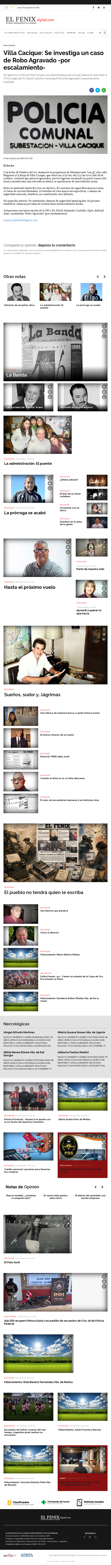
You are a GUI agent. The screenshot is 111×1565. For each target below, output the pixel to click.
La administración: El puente (28, 463)
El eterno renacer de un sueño (57, 735)
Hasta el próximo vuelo (29, 587)
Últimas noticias (15, 33)
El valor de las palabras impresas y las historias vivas (69, 800)
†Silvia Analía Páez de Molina (74, 1119)
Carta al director (49, 932)
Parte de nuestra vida (90, 569)
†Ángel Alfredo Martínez (19, 1032)
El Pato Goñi (12, 1262)
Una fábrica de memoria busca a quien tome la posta (70, 713)
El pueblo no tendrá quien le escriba (43, 892)
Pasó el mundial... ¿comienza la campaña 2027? (21, 1196)
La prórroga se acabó (52, 305)
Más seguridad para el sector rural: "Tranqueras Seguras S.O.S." (79, 1483)
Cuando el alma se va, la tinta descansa (62, 778)
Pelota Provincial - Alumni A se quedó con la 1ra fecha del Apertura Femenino (27, 1120)
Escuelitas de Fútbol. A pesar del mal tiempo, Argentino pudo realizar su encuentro (25, 1432)
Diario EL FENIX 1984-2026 (54, 756)
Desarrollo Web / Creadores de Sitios (61, 1561)
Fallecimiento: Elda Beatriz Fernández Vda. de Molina (38, 1382)
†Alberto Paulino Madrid (73, 1052)
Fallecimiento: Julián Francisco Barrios (79, 1429)
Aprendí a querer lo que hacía (88, 612)
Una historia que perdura (54, 910)
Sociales (32, 33)
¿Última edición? (85, 305)
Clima (90, 33)
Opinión (71, 33)
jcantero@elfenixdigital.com (20, 220)
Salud (81, 33)
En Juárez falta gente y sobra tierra (56, 1196)
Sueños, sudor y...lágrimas (32, 694)
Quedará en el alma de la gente (71, 523)
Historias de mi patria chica (76, 407)
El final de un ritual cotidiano (70, 495)
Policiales (46, 33)
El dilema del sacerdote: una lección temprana (90, 1196)
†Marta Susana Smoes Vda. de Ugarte (81, 1032)
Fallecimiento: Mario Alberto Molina (60, 954)
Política (59, 33)
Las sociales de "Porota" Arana (24, 407)
